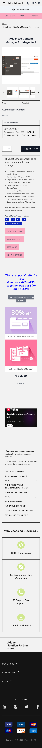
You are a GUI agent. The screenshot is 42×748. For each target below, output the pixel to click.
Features (34, 16)
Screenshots (10, 16)
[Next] (38, 92)
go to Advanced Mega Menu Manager (22, 298)
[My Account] (36, 3)
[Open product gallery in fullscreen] (21, 65)
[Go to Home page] (16, 3)
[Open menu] (4, 3)
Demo (23, 16)
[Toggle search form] (33, 3)
